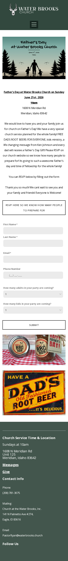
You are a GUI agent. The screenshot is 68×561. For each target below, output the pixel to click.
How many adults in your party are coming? (28, 287)
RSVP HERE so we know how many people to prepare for (34, 207)
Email (6, 253)
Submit (34, 325)
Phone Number (11, 268)
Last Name (9, 237)
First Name (9, 224)
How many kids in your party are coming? (27, 303)
